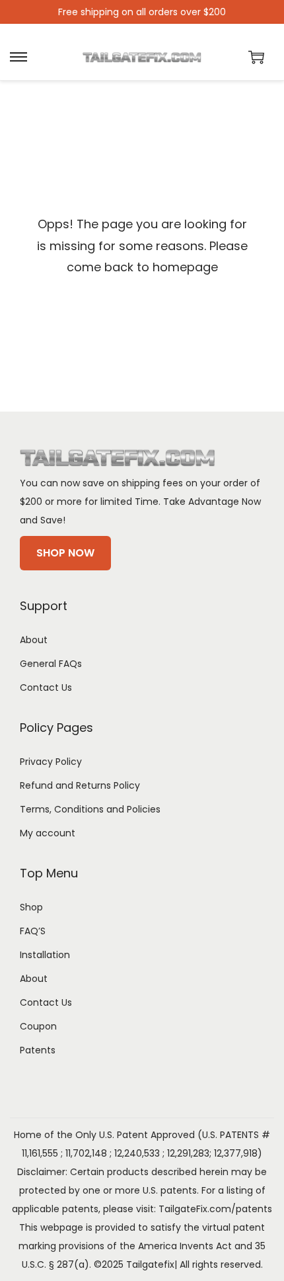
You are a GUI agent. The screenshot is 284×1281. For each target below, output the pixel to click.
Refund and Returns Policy (80, 785)
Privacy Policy (51, 761)
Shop (31, 907)
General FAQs (51, 663)
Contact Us (46, 687)
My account (47, 833)
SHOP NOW (65, 552)
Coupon (38, 1026)
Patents (37, 1050)
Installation (45, 954)
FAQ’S (33, 931)
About (34, 639)
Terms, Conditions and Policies (90, 809)
